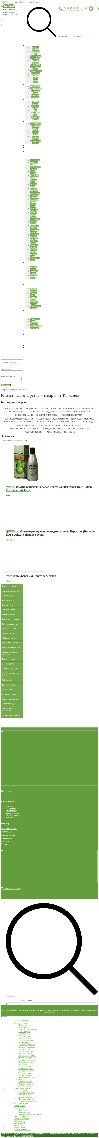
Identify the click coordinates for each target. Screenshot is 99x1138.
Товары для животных (52, 429)
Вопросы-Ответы (8, 835)
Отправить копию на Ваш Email (14, 390)
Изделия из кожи (54, 412)
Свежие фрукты (26, 422)
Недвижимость (7, 838)
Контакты (5, 841)
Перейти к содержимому (29, 2)
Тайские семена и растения (24, 429)
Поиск (8, 902)
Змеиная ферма (17, 412)
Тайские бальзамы (25, 425)
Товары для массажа (78, 429)
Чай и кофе (69, 432)
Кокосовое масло (24, 415)
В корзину (10, 487)
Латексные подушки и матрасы (52, 418)
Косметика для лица (46, 415)
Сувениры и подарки (47, 422)
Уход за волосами (33, 432)
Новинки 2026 (9, 422)
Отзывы (4, 844)
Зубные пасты (36, 412)
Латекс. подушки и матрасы (19, 418)
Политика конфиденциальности (28, 1010)
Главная (4, 12)
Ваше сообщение (8, 376)
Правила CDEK (7, 832)
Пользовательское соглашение (50, 1010)
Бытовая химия (66, 408)
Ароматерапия (48, 408)
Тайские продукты (72, 425)
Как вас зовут (6, 369)
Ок (23, 1136)
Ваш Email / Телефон (10, 363)
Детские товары (85, 408)
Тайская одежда (69, 422)
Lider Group (50, 1012)
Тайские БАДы (87, 422)
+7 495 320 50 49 (70, 8)
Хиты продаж (54, 432)
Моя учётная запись (14, 900)
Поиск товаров (62, 36)
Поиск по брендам (13, 408)
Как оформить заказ (9, 829)
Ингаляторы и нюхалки (78, 412)
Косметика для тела (72, 415)
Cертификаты (32, 408)
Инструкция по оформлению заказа (73, 1010)
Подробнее (28, 1136)
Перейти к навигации (10, 2)
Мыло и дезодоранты (81, 418)
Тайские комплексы (49, 425)
